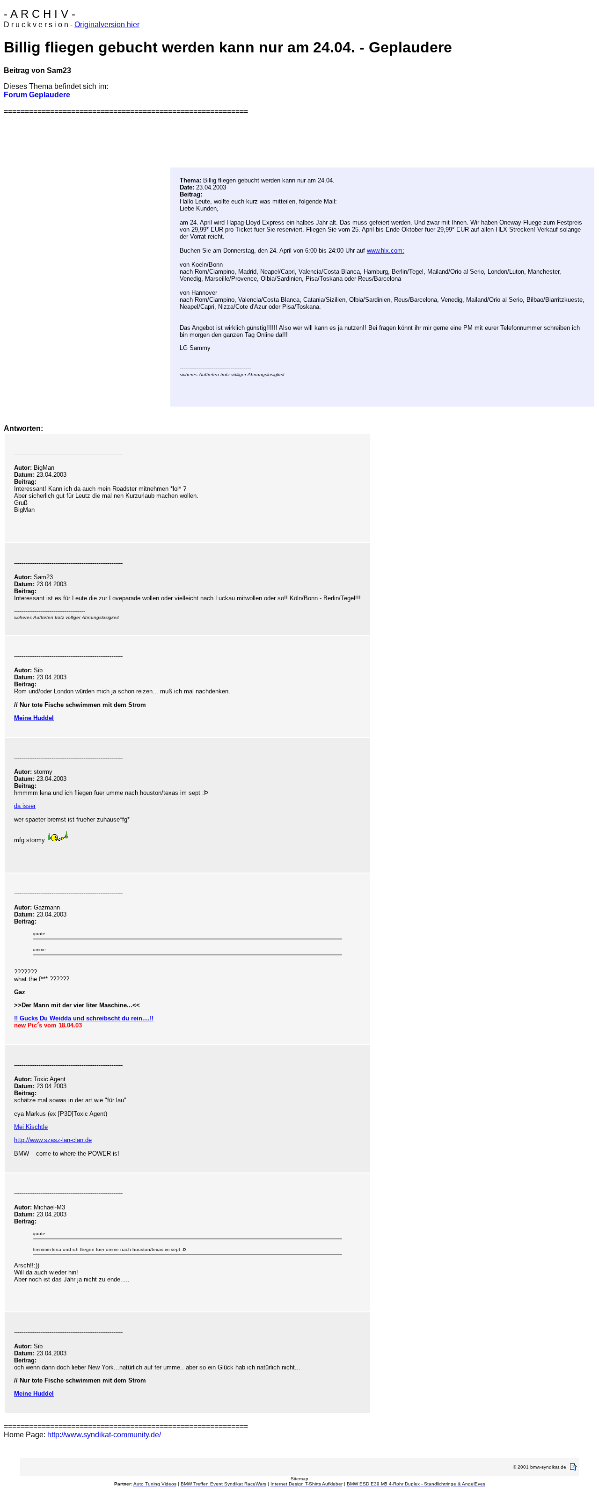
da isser (25, 805)
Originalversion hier (106, 25)
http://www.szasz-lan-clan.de (53, 1139)
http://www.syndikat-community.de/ (104, 1435)
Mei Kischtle (31, 1126)
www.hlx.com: (385, 250)
